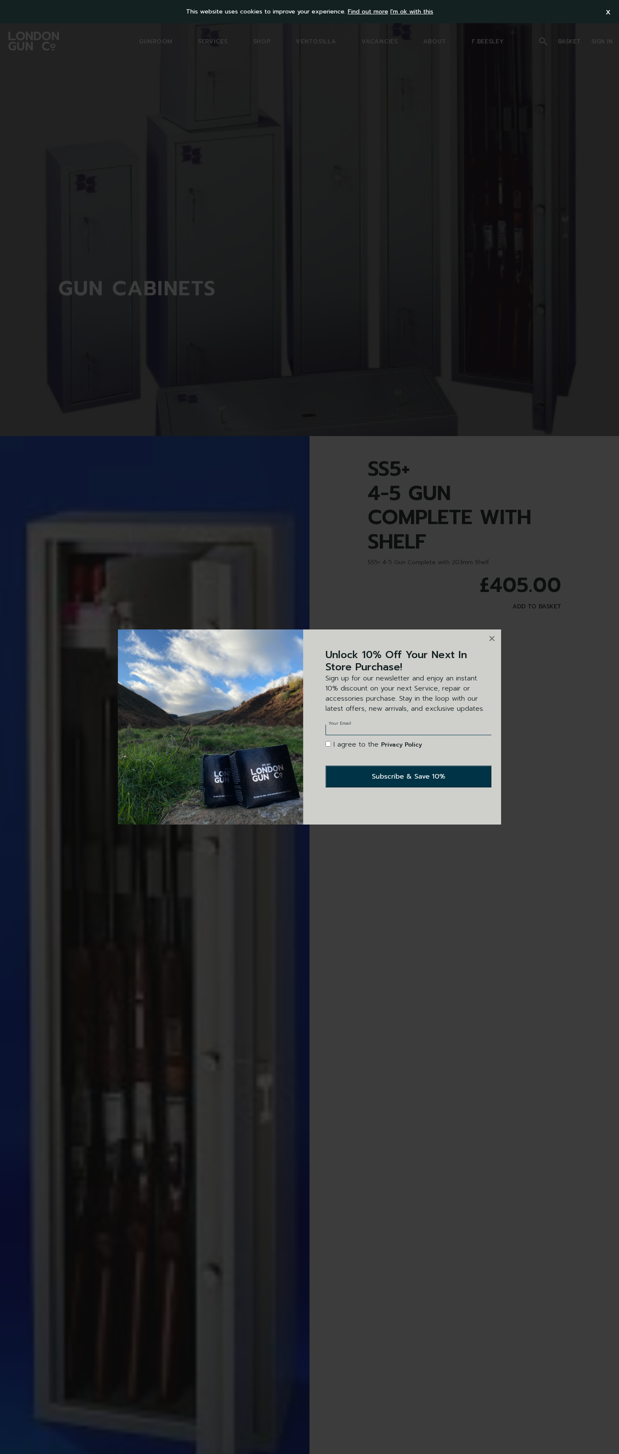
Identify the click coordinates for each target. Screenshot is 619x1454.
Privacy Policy (401, 744)
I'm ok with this (411, 11)
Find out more (368, 11)
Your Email (339, 723)
